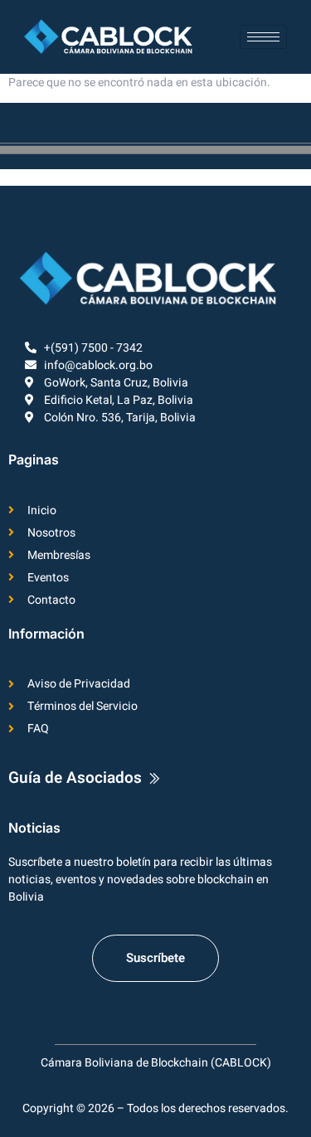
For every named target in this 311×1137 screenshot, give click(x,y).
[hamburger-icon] (263, 37)
